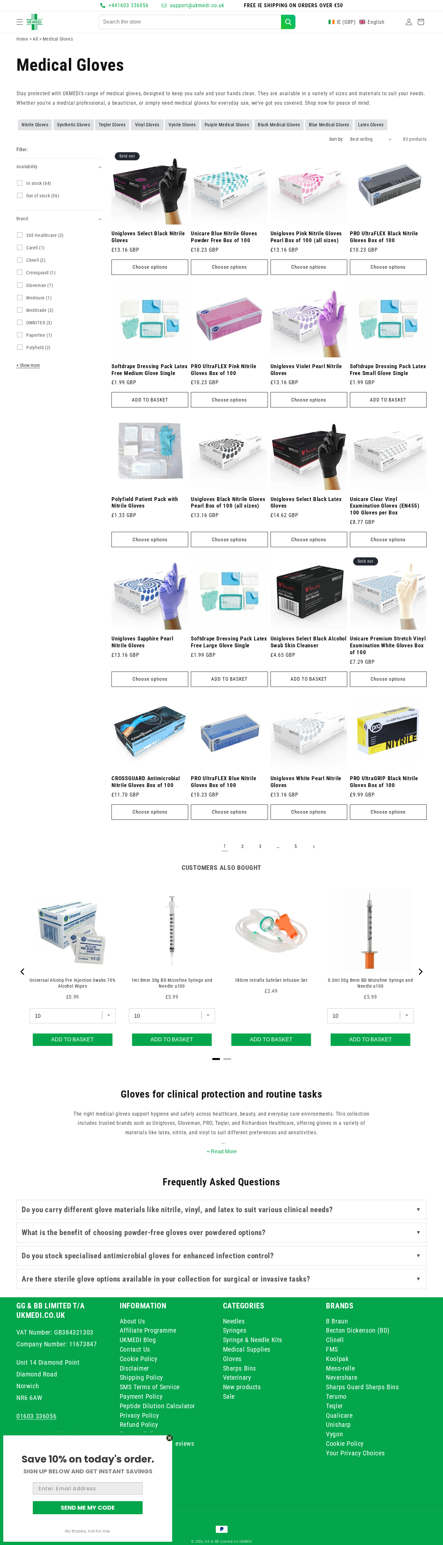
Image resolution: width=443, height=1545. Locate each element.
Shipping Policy (141, 1377)
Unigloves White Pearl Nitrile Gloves (306, 781)
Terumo (336, 1396)
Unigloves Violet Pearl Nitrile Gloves (306, 369)
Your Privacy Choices (355, 1453)
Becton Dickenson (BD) (358, 1330)
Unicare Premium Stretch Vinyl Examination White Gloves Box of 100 (388, 645)
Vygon (334, 1434)
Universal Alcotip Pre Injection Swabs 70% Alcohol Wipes (72, 983)
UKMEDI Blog (138, 1340)
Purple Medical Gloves (227, 124)
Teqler (334, 1406)
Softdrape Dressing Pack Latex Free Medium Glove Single (149, 369)
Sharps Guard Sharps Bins (362, 1387)
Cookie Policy (138, 1359)
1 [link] (224, 846)
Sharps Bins (239, 1368)
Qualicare (339, 1415)
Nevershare (341, 1377)
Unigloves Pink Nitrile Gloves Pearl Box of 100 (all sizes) (306, 236)
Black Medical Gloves (279, 124)
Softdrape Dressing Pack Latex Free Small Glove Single (388, 369)
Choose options (150, 267)
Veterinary (237, 1377)
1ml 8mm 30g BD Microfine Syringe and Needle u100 (171, 983)
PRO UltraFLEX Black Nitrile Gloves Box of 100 (384, 236)
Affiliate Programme (148, 1330)
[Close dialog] (169, 1438)
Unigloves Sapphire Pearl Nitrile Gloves (142, 642)
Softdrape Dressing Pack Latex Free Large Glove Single (229, 642)
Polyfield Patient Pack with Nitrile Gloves (144, 502)
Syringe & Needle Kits (253, 1340)
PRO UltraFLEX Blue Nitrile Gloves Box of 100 (223, 781)
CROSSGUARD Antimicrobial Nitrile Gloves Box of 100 (145, 781)
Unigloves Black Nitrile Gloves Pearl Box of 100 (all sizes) (228, 502)
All (36, 39)
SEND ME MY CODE (88, 1507)
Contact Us (135, 1349)
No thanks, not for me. (88, 1531)
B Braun (337, 1322)
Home (22, 39)
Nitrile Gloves (35, 124)
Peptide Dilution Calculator (157, 1406)
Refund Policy (139, 1424)
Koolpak (337, 1359)
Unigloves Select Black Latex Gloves (306, 502)
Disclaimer (134, 1368)
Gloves (232, 1359)
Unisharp (338, 1424)
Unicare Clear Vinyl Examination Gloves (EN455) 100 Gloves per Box (385, 506)
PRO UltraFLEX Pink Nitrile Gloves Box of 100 (223, 369)
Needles (234, 1322)
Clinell (335, 1340)
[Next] (420, 971)
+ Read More (222, 1151)
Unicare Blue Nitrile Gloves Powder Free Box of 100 (224, 236)
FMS (332, 1349)
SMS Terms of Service (150, 1387)
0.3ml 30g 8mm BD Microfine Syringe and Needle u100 (370, 983)
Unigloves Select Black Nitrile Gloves (148, 236)
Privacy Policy (139, 1415)
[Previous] (23, 971)
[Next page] (313, 846)
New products (242, 1387)
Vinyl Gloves (147, 124)
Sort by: (336, 139)
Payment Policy (141, 1396)
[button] (19, 22)
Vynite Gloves (182, 124)
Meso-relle (340, 1368)
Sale (229, 1396)
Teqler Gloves (112, 124)
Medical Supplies (247, 1349)
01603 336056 (36, 1416)
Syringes (235, 1330)
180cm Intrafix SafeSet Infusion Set (271, 980)
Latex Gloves (371, 124)
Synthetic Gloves (73, 124)
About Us (132, 1322)
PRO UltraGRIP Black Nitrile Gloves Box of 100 (384, 781)
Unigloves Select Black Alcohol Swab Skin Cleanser (309, 642)
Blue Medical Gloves (329, 124)
